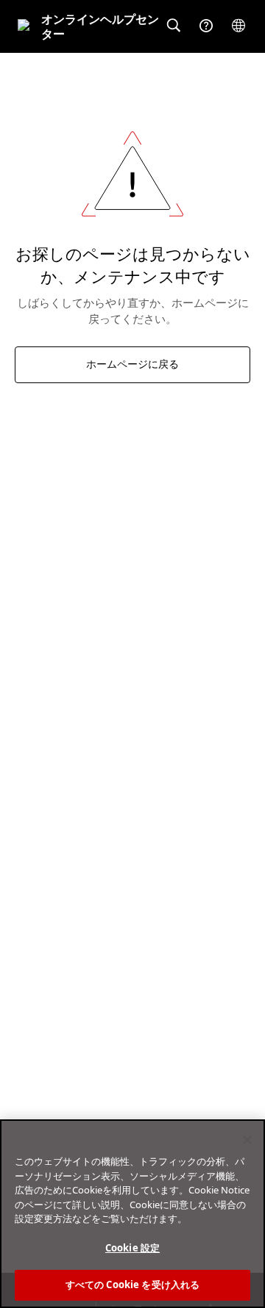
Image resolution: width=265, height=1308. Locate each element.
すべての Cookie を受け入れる (132, 1284)
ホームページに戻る (132, 365)
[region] (132, 1213)
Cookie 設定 (132, 1247)
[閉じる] (247, 1140)
